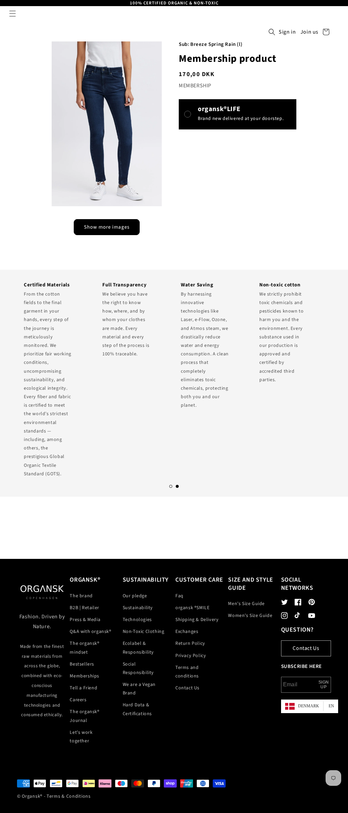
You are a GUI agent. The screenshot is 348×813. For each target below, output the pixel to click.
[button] (12, 13)
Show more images (106, 227)
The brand (81, 596)
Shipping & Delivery (197, 619)
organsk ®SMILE (192, 607)
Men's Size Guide (246, 603)
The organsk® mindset (84, 647)
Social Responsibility (138, 668)
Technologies (137, 619)
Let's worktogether (81, 736)
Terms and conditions (187, 671)
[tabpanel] (56, 377)
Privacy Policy (190, 655)
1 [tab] (170, 486)
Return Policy (190, 643)
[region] (174, 3)
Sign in (287, 32)
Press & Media (85, 619)
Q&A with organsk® (90, 631)
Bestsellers (82, 664)
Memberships (84, 676)
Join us (309, 32)
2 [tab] (177, 486)
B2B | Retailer (84, 607)
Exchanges (186, 631)
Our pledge (135, 596)
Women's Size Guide (250, 615)
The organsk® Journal (84, 716)
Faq (179, 596)
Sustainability (138, 607)
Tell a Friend (83, 688)
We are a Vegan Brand (139, 688)
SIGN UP (323, 684)
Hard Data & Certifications (137, 709)
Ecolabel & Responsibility (138, 647)
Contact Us (187, 688)
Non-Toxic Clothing (143, 631)
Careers (78, 699)
